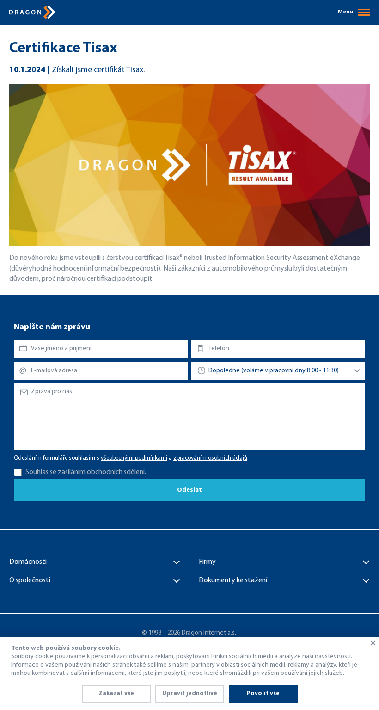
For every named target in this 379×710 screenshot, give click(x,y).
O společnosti (29, 580)
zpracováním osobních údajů (210, 458)
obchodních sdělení (116, 472)
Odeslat (189, 490)
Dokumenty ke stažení (233, 580)
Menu (346, 12)
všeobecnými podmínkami (134, 458)
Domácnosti (28, 562)
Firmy (207, 562)
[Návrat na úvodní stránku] (32, 12)
